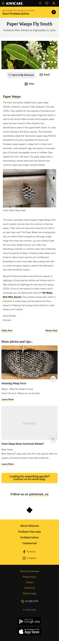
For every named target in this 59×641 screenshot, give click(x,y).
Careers (29, 582)
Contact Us (29, 587)
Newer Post (51, 330)
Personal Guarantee (29, 571)
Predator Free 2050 (29, 531)
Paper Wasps (12, 96)
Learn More (7, 399)
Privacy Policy (29, 576)
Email (46, 74)
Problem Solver (29, 537)
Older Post (7, 330)
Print (31, 83)
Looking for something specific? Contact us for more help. (29, 478)
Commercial (29, 543)
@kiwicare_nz (39, 494)
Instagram (31, 557)
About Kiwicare (29, 525)
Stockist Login (29, 593)
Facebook (31, 551)
